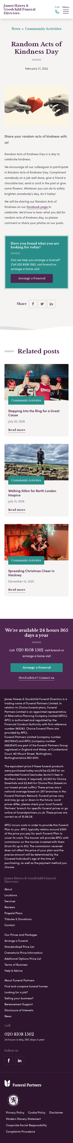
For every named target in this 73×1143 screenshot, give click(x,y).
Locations (10, 895)
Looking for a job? (16, 992)
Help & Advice (13, 970)
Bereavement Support (18, 1004)
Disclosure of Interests (18, 1010)
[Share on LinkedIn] (51, 304)
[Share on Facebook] (33, 304)
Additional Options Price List (22, 959)
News (7, 1016)
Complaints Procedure (20, 1131)
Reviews (9, 907)
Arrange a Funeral (31, 278)
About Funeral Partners (19, 980)
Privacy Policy (15, 1112)
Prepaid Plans (13, 913)
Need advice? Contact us (36, 677)
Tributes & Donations (18, 919)
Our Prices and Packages (20, 935)
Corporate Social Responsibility (26, 1125)
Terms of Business (16, 964)
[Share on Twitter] (42, 304)
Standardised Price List (19, 947)
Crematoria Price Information (23, 953)
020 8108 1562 (26, 264)
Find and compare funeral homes (26, 986)
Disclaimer (56, 1112)
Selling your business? (18, 998)
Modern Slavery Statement (23, 1119)
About (8, 889)
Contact (9, 925)
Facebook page (37, 207)
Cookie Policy (36, 1112)
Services (9, 901)
